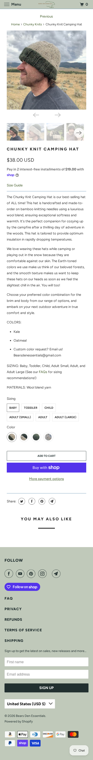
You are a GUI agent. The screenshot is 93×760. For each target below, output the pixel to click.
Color (11, 427)
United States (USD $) (26, 704)
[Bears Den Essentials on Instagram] (43, 573)
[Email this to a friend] (52, 501)
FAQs (43, 372)
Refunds (13, 619)
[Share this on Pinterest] (41, 501)
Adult (42, 417)
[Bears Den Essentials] (46, 4)
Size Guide (15, 185)
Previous (46, 16)
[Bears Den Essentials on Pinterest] (32, 573)
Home (15, 24)
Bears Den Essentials (30, 716)
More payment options (46, 479)
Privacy (13, 609)
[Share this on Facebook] (31, 501)
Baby (13, 407)
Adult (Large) (65, 417)
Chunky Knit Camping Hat (43, 149)
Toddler (30, 407)
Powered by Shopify (19, 721)
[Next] (57, 114)
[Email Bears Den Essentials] (57, 573)
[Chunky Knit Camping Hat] (46, 70)
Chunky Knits (32, 24)
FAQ (9, 598)
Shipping (14, 640)
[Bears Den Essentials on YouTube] (21, 573)
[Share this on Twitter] (21, 501)
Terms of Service (23, 630)
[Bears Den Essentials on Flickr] (50, 573)
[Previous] (36, 114)
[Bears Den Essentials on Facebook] (10, 573)
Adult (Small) (20, 417)
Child (48, 407)
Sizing (11, 399)
